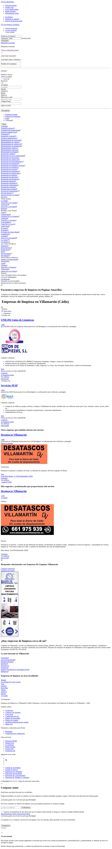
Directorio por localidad (13, 773)
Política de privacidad (12, 718)
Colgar (4, 828)
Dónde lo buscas (6, 74)
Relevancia (7, 311)
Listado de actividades (13, 768)
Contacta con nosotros (13, 712)
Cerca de (6, 79)
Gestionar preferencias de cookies (16, 722)
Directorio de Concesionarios (15, 775)
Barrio (3, 93)
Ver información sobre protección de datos (15, 814)
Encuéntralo (5, 110)
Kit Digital (9, 17)
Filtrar (4, 124)
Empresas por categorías (13, 772)
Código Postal (6, 101)
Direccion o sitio (6, 97)
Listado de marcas (11, 770)
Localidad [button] (4, 201)
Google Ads (9, 749)
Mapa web (9, 724)
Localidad (4, 85)
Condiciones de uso (12, 716)
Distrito (3, 89)
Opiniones (7, 313)
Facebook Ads (10, 751)
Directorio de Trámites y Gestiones (17, 777)
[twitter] (6, 760)
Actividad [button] (4, 126)
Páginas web (9, 743)
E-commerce (9, 745)
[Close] (2, 52)
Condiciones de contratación (15, 733)
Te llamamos (26, 807)
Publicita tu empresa (12, 19)
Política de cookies (11, 720)
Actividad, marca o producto (11, 59)
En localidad (7, 77)
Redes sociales (10, 747)
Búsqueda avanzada (8, 43)
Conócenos (9, 710)
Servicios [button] (4, 197)
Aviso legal (9, 714)
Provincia (4, 81)
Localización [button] (5, 279)
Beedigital (8, 732)
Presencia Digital (11, 741)
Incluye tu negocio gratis (13, 21)
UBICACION (6, 106)
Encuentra (5, 41)
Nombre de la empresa (8, 64)
